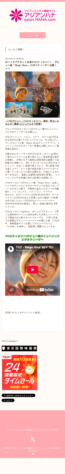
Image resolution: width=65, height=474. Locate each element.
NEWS (7, 68)
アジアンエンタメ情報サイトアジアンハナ (30, 448)
